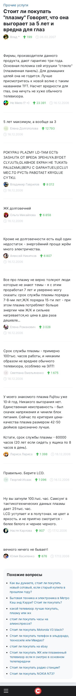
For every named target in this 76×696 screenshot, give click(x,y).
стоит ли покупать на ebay (29, 646)
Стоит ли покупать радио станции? (35, 667)
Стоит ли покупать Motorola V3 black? (37, 629)
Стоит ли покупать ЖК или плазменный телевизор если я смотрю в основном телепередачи (38, 657)
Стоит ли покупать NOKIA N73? (32, 673)
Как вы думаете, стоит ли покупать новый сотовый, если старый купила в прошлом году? (37, 587)
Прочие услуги (15, 5)
